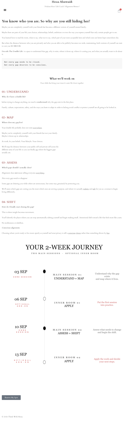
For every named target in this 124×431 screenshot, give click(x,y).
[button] (5, 10)
